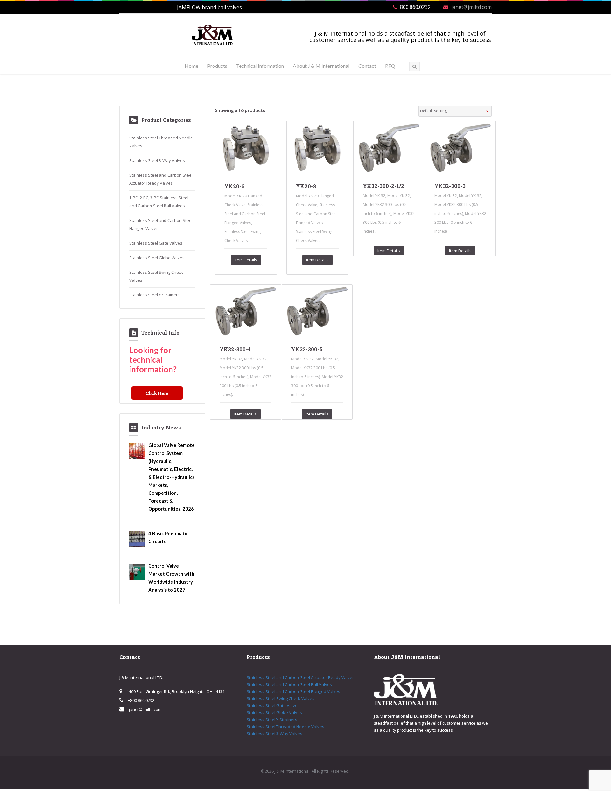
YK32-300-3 (450, 185)
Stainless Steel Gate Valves (155, 243)
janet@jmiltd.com (471, 7)
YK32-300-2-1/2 (383, 185)
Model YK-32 (374, 195)
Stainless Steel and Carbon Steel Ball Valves (289, 684)
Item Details (246, 260)
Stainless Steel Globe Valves (157, 257)
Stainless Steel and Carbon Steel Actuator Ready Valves (301, 677)
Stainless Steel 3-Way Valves (157, 160)
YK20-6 (234, 186)
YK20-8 (306, 186)
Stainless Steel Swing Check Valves (280, 698)
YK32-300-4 (235, 349)
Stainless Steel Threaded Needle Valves (285, 726)
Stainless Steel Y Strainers (154, 295)
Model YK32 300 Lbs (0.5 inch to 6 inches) (389, 222)
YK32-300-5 (306, 349)
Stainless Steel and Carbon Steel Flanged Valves (244, 213)
